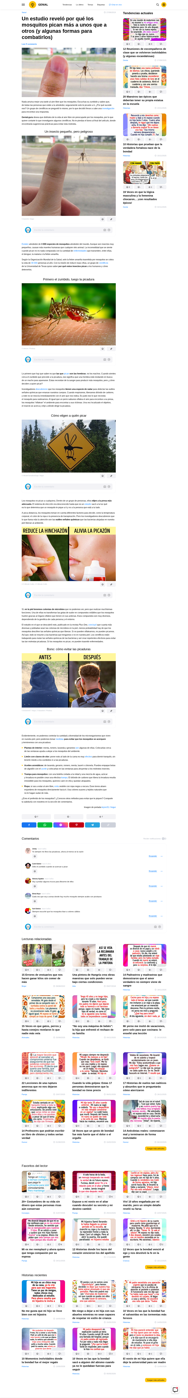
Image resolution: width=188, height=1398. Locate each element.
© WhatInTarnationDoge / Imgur (33, 476)
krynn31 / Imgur (109, 807)
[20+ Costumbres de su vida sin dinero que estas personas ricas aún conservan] (43, 1183)
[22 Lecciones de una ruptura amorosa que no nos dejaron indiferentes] (43, 1064)
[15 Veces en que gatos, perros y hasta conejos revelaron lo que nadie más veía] (43, 1007)
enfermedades (80, 251)
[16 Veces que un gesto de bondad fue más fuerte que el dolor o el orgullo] (94, 1112)
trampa (64, 777)
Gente (125, 60)
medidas (60, 739)
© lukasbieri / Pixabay (44, 711)
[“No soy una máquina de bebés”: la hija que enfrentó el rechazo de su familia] (94, 1007)
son (77, 748)
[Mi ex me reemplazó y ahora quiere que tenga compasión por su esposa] (43, 1230)
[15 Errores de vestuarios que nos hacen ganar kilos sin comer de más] (43, 956)
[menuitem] (67, 4)
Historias (126, 108)
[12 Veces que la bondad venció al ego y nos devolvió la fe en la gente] (144, 1230)
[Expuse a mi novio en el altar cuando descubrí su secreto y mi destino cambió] (94, 1183)
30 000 (34, 263)
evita (56, 786)
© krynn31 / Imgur (28, 219)
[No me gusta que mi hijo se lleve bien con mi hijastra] (43, 1292)
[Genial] (38, 4)
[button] (36, 816)
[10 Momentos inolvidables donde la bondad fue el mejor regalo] (43, 1340)
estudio (88, 504)
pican (66, 374)
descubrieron (42, 389)
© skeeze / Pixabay (28, 348)
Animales (25, 1037)
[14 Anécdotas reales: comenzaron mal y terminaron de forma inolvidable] (144, 1112)
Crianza (126, 1261)
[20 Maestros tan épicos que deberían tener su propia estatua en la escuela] (144, 78)
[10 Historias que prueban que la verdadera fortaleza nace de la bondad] (144, 125)
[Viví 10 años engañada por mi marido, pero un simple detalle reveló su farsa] (144, 1183)
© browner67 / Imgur (29, 711)
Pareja (24, 1094)
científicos (103, 263)
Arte (74, 986)
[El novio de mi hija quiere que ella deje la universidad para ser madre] (144, 1340)
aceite (44, 769)
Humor (24, 1142)
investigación (108, 108)
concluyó (92, 625)
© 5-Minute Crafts (28, 584)
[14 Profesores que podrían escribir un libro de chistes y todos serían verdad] (43, 1112)
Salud (24, 12)
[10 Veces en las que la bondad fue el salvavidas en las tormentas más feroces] (144, 1292)
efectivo (88, 757)
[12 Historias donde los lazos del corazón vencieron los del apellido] (94, 1230)
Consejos (25, 1213)
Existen (25, 244)
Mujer (24, 986)
